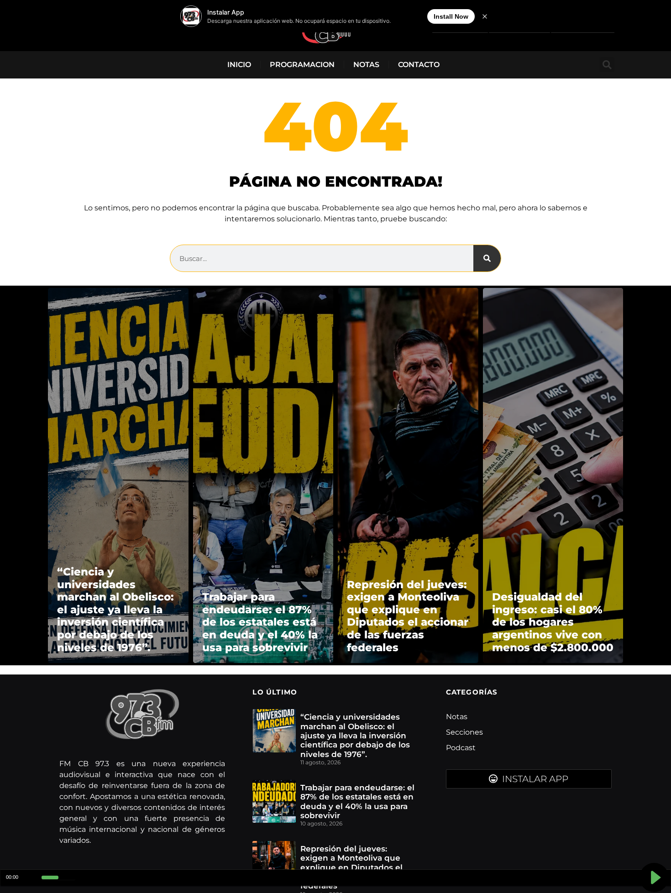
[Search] (487, 258)
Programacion (302, 64)
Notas (366, 64)
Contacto (419, 64)
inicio (239, 64)
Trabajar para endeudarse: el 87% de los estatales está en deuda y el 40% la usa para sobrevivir (357, 801)
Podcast (461, 747)
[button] (606, 64)
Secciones (464, 732)
